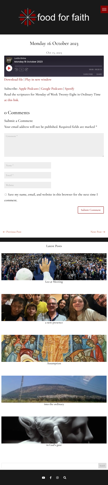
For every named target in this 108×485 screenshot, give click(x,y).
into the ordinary (54, 404)
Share (99, 74)
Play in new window (38, 79)
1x (21, 70)
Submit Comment (91, 210)
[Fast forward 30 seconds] (26, 69)
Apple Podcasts (29, 89)
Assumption (54, 363)
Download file (13, 79)
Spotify (69, 89)
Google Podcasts (52, 89)
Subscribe (88, 74)
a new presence (54, 322)
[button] (104, 9)
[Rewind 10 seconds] (16, 69)
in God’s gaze (54, 445)
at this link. (11, 100)
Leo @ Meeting (54, 281)
